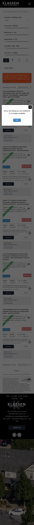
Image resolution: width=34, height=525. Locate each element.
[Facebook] (14, 435)
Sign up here (7, 81)
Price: (11, 26)
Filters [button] (27, 60)
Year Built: (11, 46)
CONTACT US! (17, 427)
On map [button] (12, 60)
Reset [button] (19, 60)
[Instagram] (19, 435)
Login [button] (9, 68)
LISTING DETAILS (8, 130)
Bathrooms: (10, 39)
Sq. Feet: (11, 53)
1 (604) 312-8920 (8, 139)
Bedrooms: (10, 32)
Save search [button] (6, 60)
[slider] (5, 28)
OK (17, 120)
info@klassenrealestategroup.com (17, 416)
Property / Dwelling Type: (13, 17)
